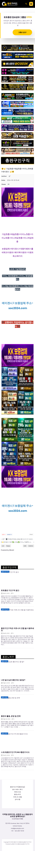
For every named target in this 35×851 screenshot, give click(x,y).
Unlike (9, 534)
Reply (8, 546)
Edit (25, 546)
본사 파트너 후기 (17, 789)
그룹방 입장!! (22, 32)
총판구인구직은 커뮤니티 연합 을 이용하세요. (17, 629)
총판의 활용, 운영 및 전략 (11, 716)
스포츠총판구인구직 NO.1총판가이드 (15, 752)
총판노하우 (17, 794)
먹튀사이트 (17, 792)
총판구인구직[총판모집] (17, 787)
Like (3, 534)
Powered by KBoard (7, 550)
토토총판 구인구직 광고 (10, 590)
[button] (26, 4)
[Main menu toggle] (31, 4)
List (3, 546)
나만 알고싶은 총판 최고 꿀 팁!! (13, 680)
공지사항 (17, 799)
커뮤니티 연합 (17, 797)
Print (31, 534)
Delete (31, 546)
